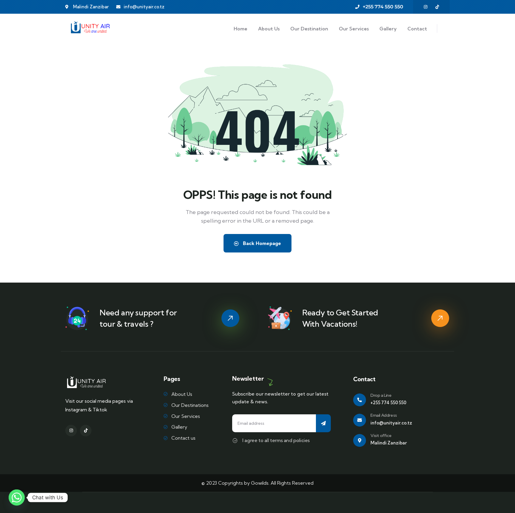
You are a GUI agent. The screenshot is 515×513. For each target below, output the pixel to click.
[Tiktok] (437, 7)
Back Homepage (261, 243)
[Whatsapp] (17, 497)
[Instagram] (426, 7)
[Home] (90, 29)
